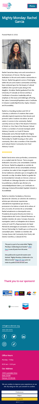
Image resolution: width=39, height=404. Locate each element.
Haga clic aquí (20, 260)
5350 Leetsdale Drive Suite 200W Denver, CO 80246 (9, 375)
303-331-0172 (7, 330)
